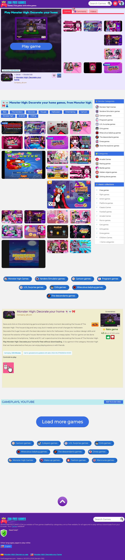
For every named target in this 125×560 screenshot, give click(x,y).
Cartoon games (105, 116)
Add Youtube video (113, 402)
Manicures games (105, 460)
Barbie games (105, 168)
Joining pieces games (108, 177)
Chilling (33, 116)
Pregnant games (106, 120)
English (8, 546)
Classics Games (105, 207)
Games (67, 11)
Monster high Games (108, 107)
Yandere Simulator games (110, 111)
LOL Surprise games (107, 124)
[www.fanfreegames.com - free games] (13, 520)
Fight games (104, 195)
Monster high (8, 116)
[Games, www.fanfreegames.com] (13, 3)
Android (22, 116)
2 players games (49, 443)
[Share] (59, 76)
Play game (31, 46)
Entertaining (70, 112)
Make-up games (52, 460)
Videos (93, 11)
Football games (106, 212)
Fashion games (78, 460)
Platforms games (106, 203)
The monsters (17, 112)
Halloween (56, 112)
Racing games (105, 164)
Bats (4, 112)
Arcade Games (105, 159)
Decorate (31, 112)
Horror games (105, 220)
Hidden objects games (108, 172)
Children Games (106, 238)
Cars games (104, 225)
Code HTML (98, 324)
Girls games (104, 128)
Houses (43, 112)
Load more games (62, 421)
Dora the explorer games (109, 146)
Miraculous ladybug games (110, 133)
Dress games (104, 141)
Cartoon (84, 112)
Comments (80, 11)
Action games (105, 199)
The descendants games (109, 137)
